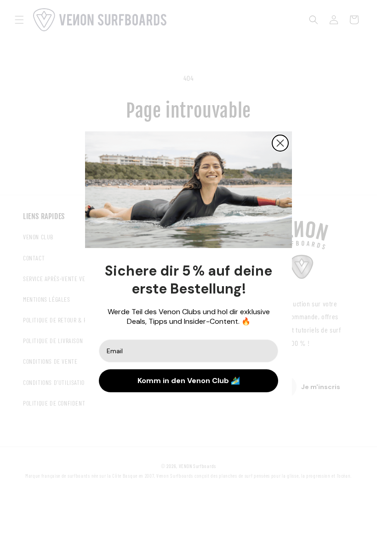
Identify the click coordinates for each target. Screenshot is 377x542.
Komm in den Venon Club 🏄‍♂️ (188, 380)
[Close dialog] (280, 143)
